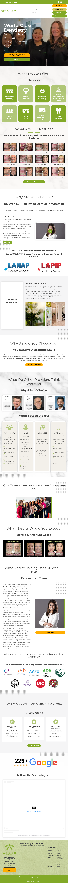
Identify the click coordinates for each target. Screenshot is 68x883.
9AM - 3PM (59, 855)
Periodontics (38, 9)
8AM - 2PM (60, 859)
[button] (10, 147)
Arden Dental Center (22, 835)
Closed (58, 866)
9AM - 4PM (59, 850)
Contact (34, 12)
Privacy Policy (37, 879)
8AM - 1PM (59, 863)
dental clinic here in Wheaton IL (12, 239)
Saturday (50, 861)
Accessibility (11, 879)
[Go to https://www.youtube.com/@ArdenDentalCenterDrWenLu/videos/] (61, 2)
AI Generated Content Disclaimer (34, 881)
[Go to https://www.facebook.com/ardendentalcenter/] (59, 2)
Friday (49, 857)
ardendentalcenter (32, 835)
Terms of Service (45, 879)
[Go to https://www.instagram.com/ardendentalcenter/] (63, 2)
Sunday (50, 866)
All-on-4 (60, 135)
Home (21, 9)
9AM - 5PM (59, 853)
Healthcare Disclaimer (20, 879)
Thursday (50, 855)
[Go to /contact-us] (12, 729)
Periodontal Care (42, 135)
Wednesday (50, 853)
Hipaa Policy (30, 879)
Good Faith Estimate (55, 879)
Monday (50, 850)
